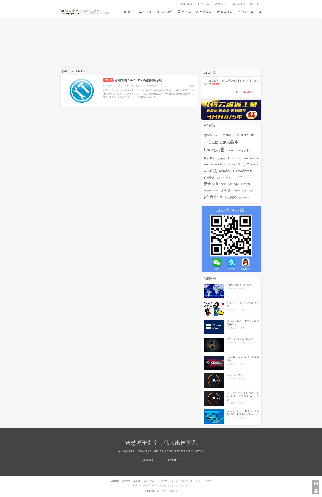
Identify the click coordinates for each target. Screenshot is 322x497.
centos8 (236, 135)
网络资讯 (244, 197)
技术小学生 (149, 481)
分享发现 (108, 80)
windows (226, 171)
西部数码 (126, 481)
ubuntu (254, 164)
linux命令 (229, 142)
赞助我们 (174, 460)
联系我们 (148, 460)
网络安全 (231, 197)
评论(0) (153, 85)
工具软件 (245, 184)
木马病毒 (236, 190)
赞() (192, 85)
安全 (239, 177)
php (229, 158)
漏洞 (244, 191)
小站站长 (248, 92)
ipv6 (205, 143)
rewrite (254, 158)
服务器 (225, 190)
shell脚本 (220, 164)
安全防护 (211, 184)
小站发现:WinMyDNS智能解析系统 (138, 80)
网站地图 (173, 491)
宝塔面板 (233, 184)
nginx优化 (221, 159)
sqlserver (231, 164)
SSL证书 (243, 164)
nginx (209, 157)
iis (253, 135)
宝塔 (224, 184)
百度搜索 (251, 191)
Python (245, 159)
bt (220, 135)
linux (213, 142)
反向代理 (220, 178)
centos (226, 135)
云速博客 (137, 481)
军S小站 (199, 481)
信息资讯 (209, 177)
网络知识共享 (186, 481)
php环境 (237, 158)
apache (208, 135)
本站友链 (165, 491)
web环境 (210, 171)
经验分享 (213, 197)
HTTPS (245, 135)
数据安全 (208, 191)
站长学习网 (162, 481)
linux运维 (214, 149)
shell (211, 164)
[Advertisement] (161, 44)
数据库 (216, 191)
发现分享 (230, 178)
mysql (230, 150)
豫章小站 (69, 12)
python (208, 481)
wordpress (244, 171)
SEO (206, 164)
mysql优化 (243, 150)
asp (215, 135)
